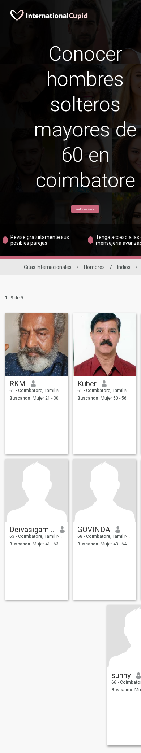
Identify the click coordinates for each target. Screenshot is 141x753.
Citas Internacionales (48, 267)
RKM (17, 383)
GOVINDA (93, 529)
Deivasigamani (32, 529)
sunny (121, 675)
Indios (124, 267)
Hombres (94, 267)
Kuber (87, 383)
